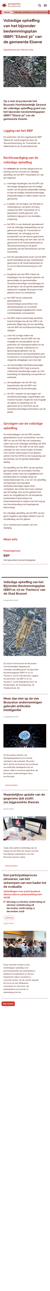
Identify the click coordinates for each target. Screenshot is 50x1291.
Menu (44, 4)
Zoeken (39, 4)
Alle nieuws (8, 1004)
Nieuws (7, 12)
